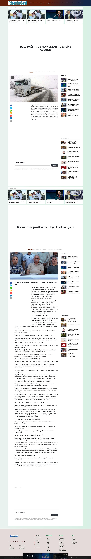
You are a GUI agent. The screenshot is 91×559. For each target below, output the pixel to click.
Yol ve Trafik (61, 539)
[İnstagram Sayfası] (14, 541)
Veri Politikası (11, 548)
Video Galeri (38, 537)
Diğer (73, 3)
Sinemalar (61, 546)
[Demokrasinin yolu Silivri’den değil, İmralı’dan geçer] (34, 265)
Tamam (78, 557)
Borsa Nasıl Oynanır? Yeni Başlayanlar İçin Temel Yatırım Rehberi (74, 85)
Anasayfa (11, 7)
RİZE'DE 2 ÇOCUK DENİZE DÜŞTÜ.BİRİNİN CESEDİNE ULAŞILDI (73, 167)
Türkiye (40, 3)
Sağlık (59, 3)
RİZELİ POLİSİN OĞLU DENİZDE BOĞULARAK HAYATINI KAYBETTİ (72, 142)
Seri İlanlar (61, 547)
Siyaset (44, 3)
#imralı (20, 487)
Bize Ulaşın (37, 547)
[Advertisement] (87, 25)
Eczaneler (61, 542)
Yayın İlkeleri (11, 547)
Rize (31, 3)
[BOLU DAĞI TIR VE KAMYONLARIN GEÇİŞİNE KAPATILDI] (34, 88)
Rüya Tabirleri (74, 542)
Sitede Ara (74, 538)
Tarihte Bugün (62, 545)
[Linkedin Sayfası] (18, 541)
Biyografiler (74, 540)
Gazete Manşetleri (62, 550)
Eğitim (48, 3)
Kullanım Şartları (22, 545)
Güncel (48, 551)
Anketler (73, 539)
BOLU (15, 7)
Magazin (63, 3)
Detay (73, 557)
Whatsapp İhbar (22, 547)
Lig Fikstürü (61, 543)
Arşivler (37, 542)
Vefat (55, 3)
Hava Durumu (61, 538)
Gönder (54, 165)
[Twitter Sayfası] (12, 541)
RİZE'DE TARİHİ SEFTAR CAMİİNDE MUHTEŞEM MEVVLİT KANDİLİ (72, 177)
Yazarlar (37, 540)
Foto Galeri (38, 535)
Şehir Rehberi (61, 549)
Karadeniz (35, 3)
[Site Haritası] (23, 541)
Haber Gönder (21, 548)
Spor (52, 3)
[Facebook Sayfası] (9, 541)
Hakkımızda (11, 545)
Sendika (68, 3)
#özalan (16, 487)
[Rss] (20, 541)
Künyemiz (38, 544)
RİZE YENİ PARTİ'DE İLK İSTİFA (74, 147)
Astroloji (73, 543)
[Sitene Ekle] (25, 541)
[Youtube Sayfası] (16, 541)
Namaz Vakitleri (62, 540)
